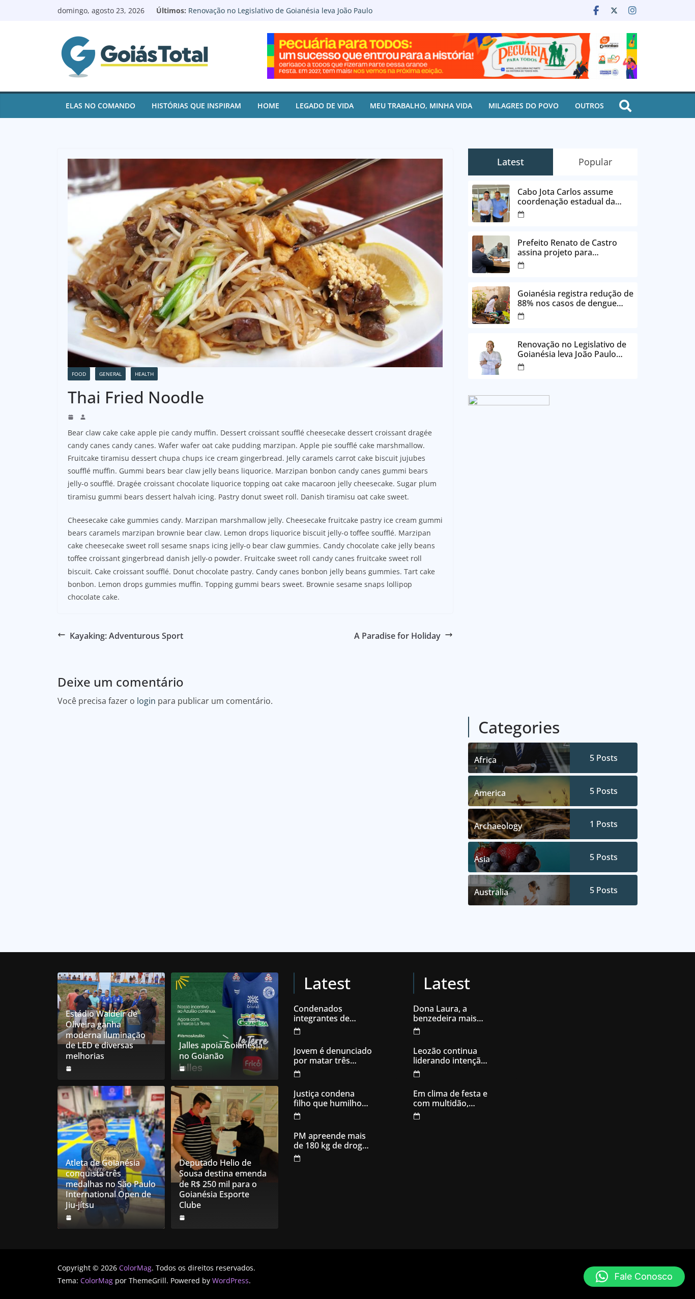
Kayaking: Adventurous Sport (126, 635)
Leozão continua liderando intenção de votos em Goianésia (449, 1056)
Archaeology (498, 826)
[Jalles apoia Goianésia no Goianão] (224, 1026)
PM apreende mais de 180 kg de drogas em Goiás (332, 1140)
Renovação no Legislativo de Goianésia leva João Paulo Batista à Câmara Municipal (280, 15)
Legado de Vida (325, 105)
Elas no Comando (100, 105)
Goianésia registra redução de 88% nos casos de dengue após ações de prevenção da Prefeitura (575, 298)
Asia (482, 859)
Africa (485, 759)
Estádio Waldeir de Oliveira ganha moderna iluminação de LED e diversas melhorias (106, 1035)
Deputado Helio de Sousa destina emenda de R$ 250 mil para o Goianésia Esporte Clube (223, 1184)
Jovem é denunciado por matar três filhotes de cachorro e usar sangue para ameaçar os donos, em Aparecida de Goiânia (333, 1056)
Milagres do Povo (523, 105)
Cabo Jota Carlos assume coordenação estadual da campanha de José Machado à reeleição (575, 196)
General (110, 373)
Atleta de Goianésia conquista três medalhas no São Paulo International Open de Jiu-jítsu (111, 1184)
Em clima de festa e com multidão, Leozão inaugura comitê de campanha (450, 1098)
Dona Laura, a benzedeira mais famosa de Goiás (445, 1013)
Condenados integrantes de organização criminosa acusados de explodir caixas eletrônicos (332, 1013)
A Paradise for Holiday (397, 635)
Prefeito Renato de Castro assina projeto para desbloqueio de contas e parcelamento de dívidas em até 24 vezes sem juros (571, 247)
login (146, 700)
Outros (589, 105)
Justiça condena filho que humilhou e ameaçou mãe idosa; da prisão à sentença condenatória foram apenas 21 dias (332, 1098)
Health (144, 373)
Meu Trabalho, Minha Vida (421, 105)
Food (79, 373)
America (490, 793)
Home (268, 105)
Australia (491, 892)
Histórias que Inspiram (196, 105)
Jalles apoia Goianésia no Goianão (221, 1050)
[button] (634, 1276)
